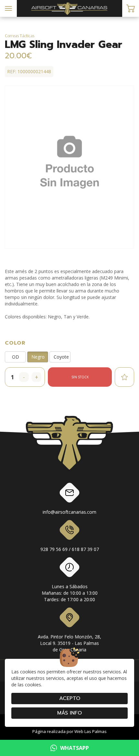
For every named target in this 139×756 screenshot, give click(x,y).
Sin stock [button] (80, 377)
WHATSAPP (74, 747)
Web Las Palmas (90, 731)
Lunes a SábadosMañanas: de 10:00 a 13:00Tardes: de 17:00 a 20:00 (70, 592)
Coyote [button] (61, 357)
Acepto (69, 698)
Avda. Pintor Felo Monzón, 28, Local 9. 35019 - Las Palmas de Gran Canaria (69, 643)
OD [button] (15, 357)
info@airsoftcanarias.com (69, 512)
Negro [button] (38, 357)
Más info (69, 713)
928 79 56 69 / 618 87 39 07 (69, 549)
